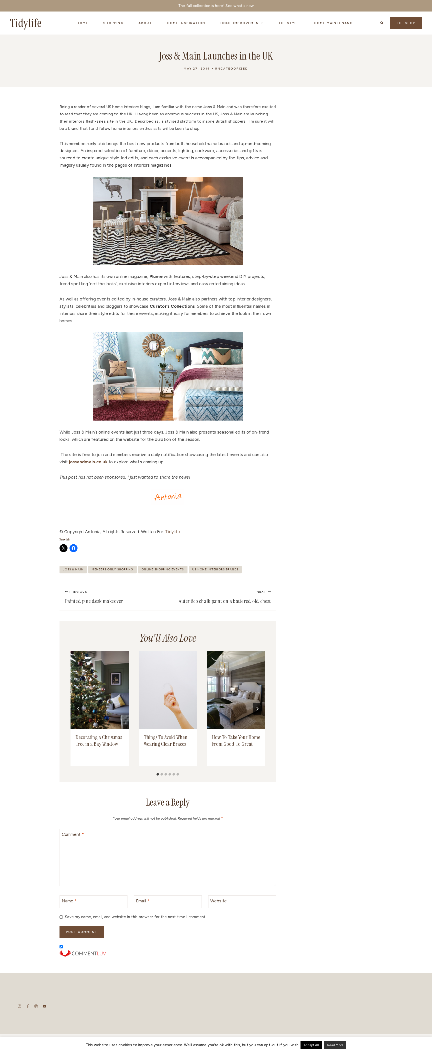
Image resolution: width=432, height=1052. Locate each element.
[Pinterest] (36, 1006)
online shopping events (163, 569)
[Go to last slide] (78, 709)
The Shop (406, 23)
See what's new (240, 6)
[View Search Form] (382, 23)
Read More (335, 1045)
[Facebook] (28, 1006)
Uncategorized (231, 68)
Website (218, 900)
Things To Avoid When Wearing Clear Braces (166, 741)
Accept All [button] (311, 1045)
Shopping (113, 23)
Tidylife (172, 531)
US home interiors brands (215, 569)
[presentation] (99, 690)
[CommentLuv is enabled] (168, 953)
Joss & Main (73, 569)
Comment (73, 834)
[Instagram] (19, 1006)
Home (82, 23)
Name (69, 900)
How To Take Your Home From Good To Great (236, 741)
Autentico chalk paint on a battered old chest (225, 597)
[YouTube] (44, 1006)
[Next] (257, 709)
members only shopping (112, 569)
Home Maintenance (334, 23)
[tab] (157, 774)
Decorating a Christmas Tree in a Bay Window (99, 741)
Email (143, 900)
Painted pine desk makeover (94, 597)
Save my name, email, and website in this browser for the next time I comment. (135, 916)
